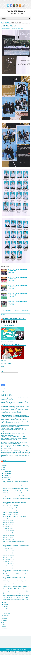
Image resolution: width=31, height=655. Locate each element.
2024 (3, 467)
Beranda (17, 310)
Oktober (6, 475)
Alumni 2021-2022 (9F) (8, 557)
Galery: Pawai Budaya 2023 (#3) (10, 510)
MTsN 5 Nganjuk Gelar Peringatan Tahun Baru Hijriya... (16, 590)
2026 (3, 463)
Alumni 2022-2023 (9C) (8, 535)
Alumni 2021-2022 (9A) (8, 568)
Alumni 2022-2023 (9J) (8, 520)
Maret (5, 611)
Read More (11, 272)
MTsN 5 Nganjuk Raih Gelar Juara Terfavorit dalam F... (16, 492)
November (6, 473)
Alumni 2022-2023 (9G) (8, 26)
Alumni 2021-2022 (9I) (8, 550)
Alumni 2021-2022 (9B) (8, 566)
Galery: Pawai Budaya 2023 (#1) (10, 514)
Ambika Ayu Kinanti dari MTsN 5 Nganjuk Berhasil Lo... (16, 599)
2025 (3, 465)
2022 (3, 618)
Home (2, 22)
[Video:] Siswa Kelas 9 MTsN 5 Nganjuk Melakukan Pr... (16, 593)
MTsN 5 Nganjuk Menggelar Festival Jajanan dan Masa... (16, 490)
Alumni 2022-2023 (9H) (8, 524)
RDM (3, 391)
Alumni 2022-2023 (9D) (8, 533)
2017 (3, 628)
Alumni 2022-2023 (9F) (8, 528)
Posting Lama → (26, 310)
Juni (5, 604)
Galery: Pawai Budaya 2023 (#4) (10, 507)
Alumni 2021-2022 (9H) (8, 553)
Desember (6, 471)
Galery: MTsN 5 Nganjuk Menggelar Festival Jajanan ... (16, 488)
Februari (6, 613)
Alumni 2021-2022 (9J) (8, 548)
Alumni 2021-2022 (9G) (8, 555)
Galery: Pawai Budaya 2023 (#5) (10, 505)
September (7, 477)
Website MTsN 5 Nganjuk (16, 11)
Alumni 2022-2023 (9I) (8, 522)
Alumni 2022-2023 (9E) (8, 530)
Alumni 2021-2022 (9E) (8, 559)
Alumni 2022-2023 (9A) (8, 539)
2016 (3, 631)
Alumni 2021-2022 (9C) (8, 563)
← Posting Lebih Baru (6, 310)
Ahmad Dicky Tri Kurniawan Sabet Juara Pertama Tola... (16, 586)
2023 (3, 469)
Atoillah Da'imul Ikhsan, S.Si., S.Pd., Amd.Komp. (14, 651)
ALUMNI (7, 22)
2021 (3, 620)
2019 (3, 624)
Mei (5, 606)
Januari (5, 615)
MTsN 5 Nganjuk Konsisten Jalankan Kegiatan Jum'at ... (16, 580)
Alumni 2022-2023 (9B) (8, 537)
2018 (3, 626)
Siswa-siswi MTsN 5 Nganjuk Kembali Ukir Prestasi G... (16, 595)
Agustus (6, 479)
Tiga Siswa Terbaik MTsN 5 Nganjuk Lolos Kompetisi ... (16, 597)
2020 (3, 622)
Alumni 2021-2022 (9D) (8, 561)
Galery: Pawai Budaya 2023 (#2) (10, 512)
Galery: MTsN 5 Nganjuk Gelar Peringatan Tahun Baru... (16, 588)
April (5, 608)
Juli (4, 602)
